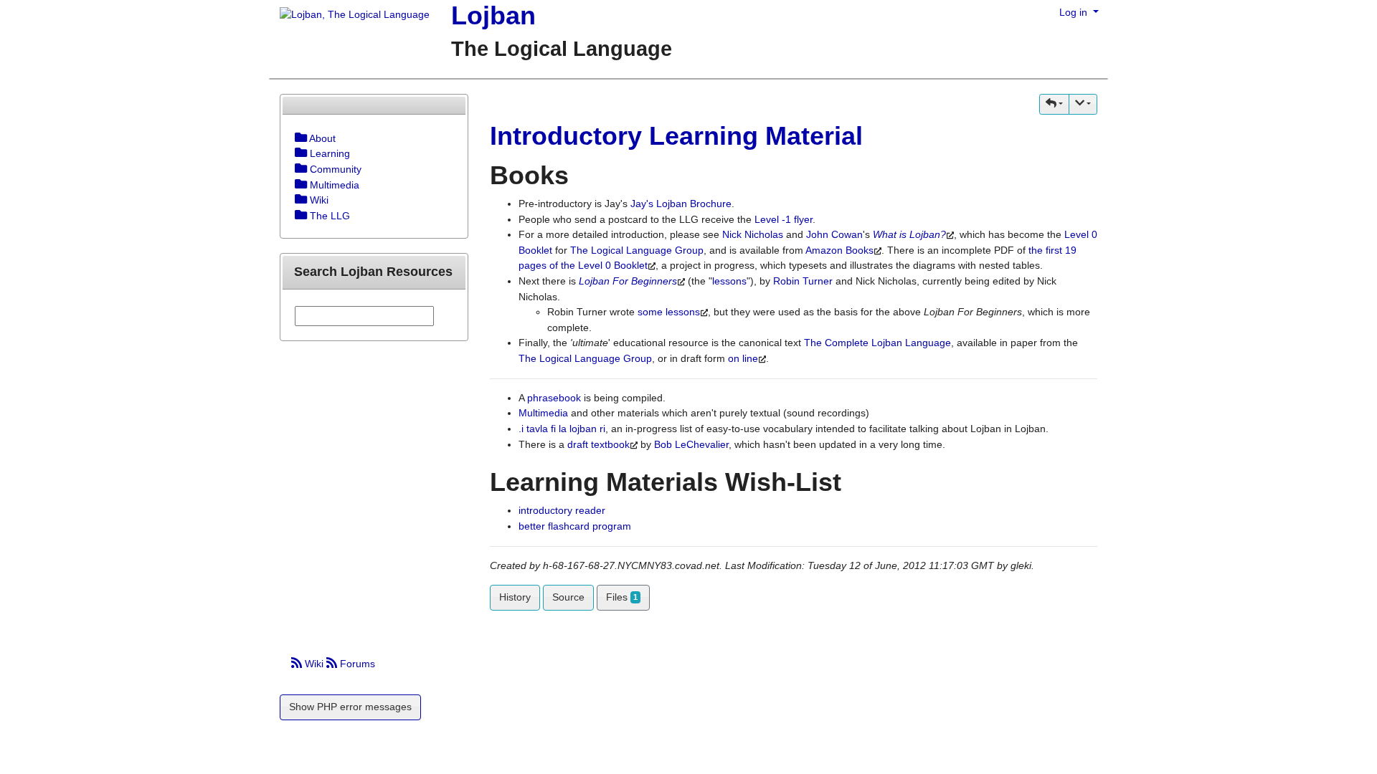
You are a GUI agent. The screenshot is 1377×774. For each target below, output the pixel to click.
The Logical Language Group (637, 250)
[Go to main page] (349, 16)
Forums (356, 663)
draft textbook (598, 444)
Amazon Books (839, 250)
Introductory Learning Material (676, 135)
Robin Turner (803, 281)
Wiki (314, 663)
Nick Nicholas (752, 234)
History (515, 597)
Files (622, 597)
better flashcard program (575, 526)
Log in (1074, 12)
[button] (1054, 104)
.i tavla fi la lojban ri (562, 428)
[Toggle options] (301, 138)
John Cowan (834, 234)
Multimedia (543, 413)
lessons (729, 281)
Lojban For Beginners (628, 281)
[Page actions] (1083, 104)
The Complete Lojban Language (877, 342)
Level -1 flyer (783, 219)
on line (743, 358)
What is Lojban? (909, 234)
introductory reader (562, 510)
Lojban (493, 15)
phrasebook (554, 397)
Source (568, 597)
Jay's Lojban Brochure (681, 203)
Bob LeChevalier (691, 444)
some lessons (669, 311)
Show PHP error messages (350, 706)
